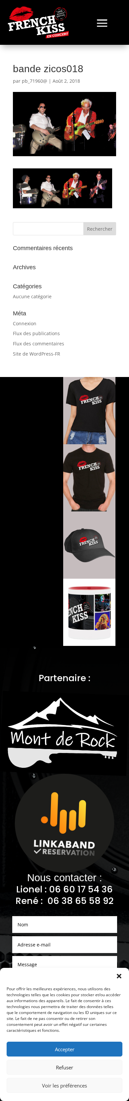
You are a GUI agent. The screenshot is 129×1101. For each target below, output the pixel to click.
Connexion (24, 323)
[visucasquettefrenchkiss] (89, 577)
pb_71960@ (34, 81)
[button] (119, 976)
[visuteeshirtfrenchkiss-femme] (89, 442)
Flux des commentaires (38, 343)
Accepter (64, 1049)
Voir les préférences (64, 1085)
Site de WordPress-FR (36, 354)
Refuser (64, 1067)
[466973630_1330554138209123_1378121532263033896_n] (89, 644)
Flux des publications (36, 333)
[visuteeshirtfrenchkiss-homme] (89, 510)
